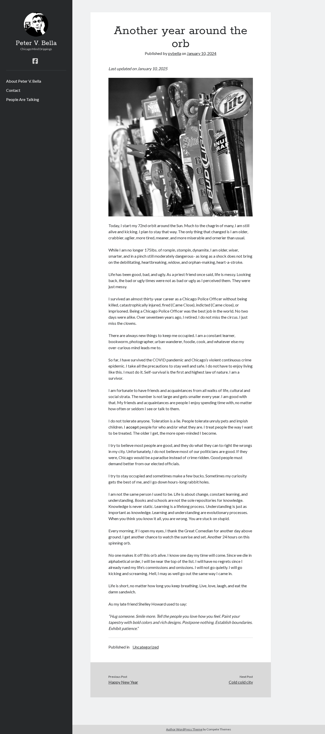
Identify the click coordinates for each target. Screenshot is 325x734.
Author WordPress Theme (184, 729)
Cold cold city (241, 682)
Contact (13, 90)
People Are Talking (22, 99)
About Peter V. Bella (23, 81)
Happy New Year (123, 682)
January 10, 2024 (201, 53)
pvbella (174, 53)
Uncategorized (146, 646)
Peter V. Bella (36, 43)
